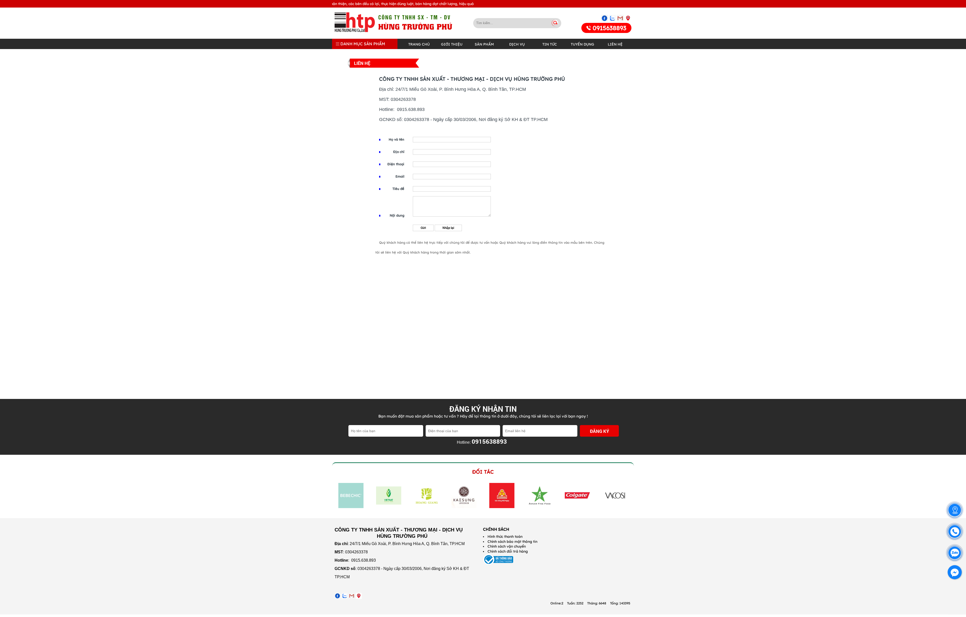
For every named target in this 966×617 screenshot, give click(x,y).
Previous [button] (337, 495)
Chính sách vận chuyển (507, 546)
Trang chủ (419, 44)
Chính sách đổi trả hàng (508, 551)
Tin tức (549, 44)
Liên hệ (615, 44)
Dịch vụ (517, 44)
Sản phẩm (484, 44)
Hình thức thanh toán (505, 536)
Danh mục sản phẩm (362, 43)
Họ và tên (396, 139)
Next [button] (625, 495)
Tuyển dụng (582, 44)
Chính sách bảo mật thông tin (512, 541)
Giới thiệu (451, 44)
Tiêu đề (398, 189)
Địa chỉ (398, 152)
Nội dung (397, 215)
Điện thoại (395, 164)
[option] (351, 495)
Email (399, 176)
